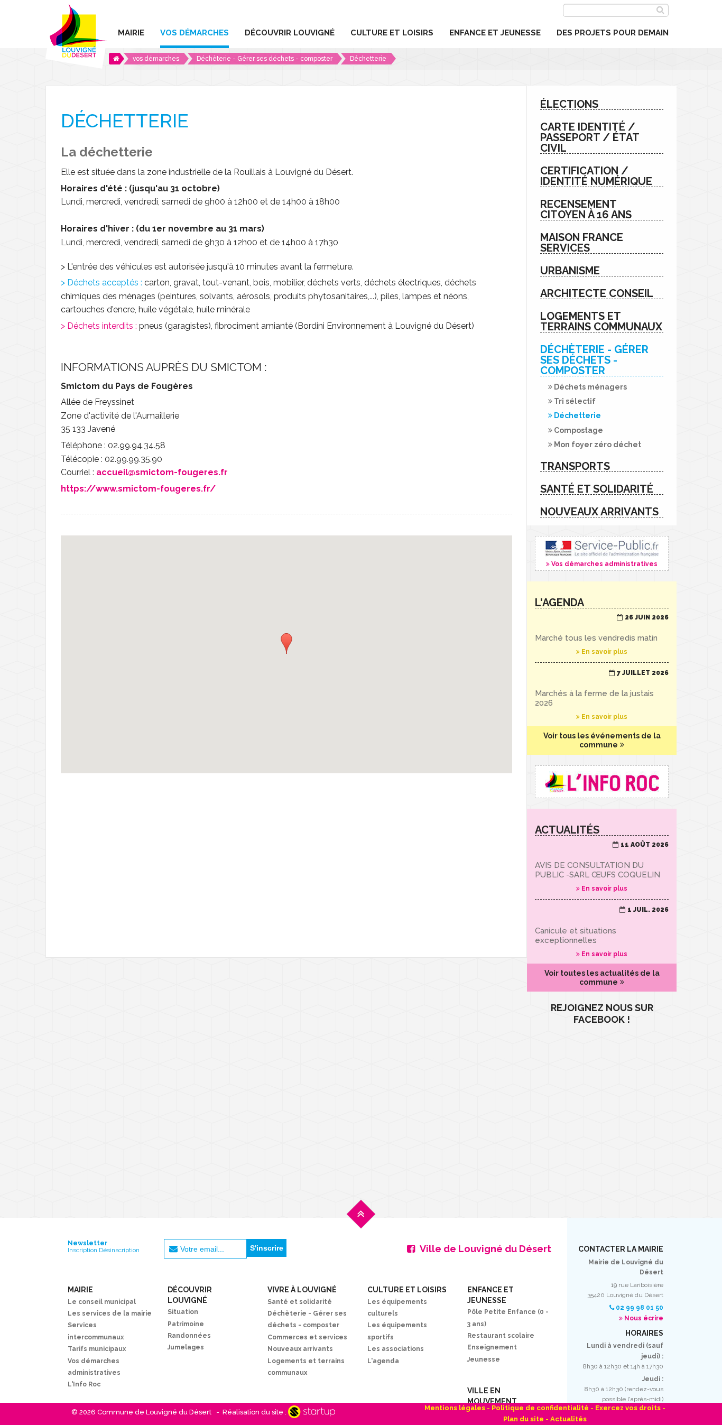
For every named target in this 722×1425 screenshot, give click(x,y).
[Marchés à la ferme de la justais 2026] (602, 695)
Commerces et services (307, 1337)
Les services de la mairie (110, 1313)
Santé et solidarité (299, 1302)
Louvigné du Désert (76, 34)
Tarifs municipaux (97, 1349)
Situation (183, 1312)
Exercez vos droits (628, 1408)
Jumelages (186, 1347)
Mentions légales (454, 1408)
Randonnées (189, 1335)
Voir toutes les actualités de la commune (602, 977)
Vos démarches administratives (601, 553)
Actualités (568, 1419)
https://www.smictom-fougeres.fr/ (138, 489)
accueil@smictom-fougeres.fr (162, 472)
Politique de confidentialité (540, 1408)
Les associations (395, 1349)
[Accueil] (116, 58)
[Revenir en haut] (361, 1222)
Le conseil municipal (102, 1302)
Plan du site (523, 1419)
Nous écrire (643, 1318)
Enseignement (492, 1347)
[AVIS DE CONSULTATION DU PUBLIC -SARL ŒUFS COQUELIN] (602, 867)
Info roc (601, 782)
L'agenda (383, 1361)
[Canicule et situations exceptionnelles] (602, 932)
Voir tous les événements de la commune (602, 740)
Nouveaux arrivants (300, 1349)
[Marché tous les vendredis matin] (602, 635)
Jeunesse (483, 1359)
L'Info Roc (84, 1384)
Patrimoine (186, 1324)
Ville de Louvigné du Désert (485, 1248)
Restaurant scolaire (500, 1335)
